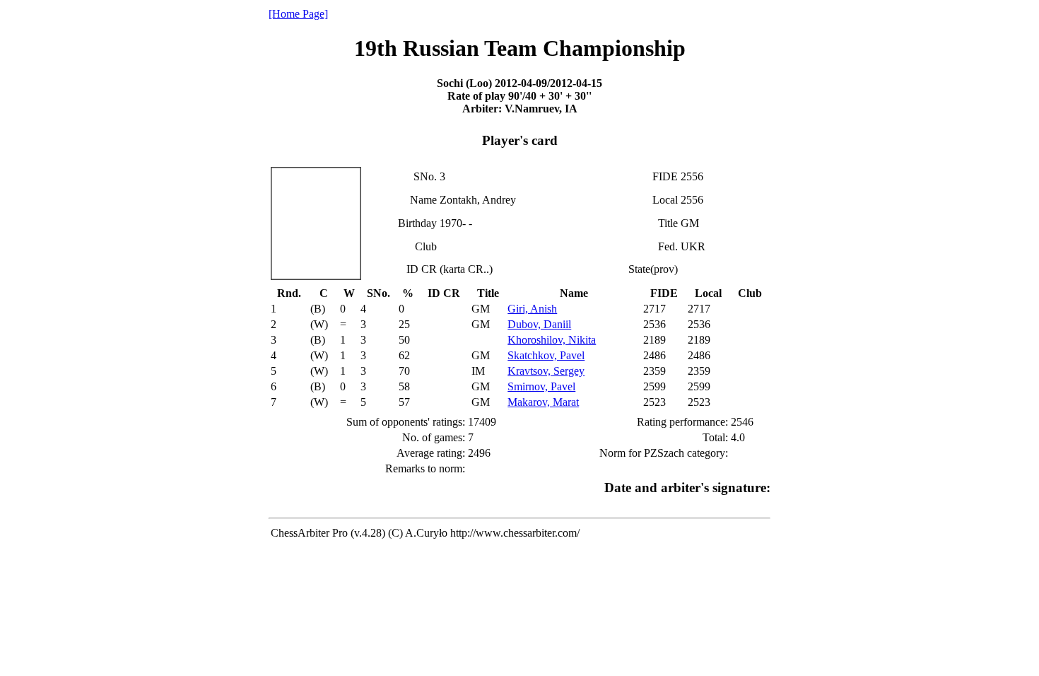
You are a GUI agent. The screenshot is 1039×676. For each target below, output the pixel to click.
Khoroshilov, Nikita (551, 340)
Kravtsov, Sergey (546, 371)
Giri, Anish (532, 309)
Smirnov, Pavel (541, 386)
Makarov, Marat (543, 402)
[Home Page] (298, 14)
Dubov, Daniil (539, 324)
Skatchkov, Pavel (546, 355)
